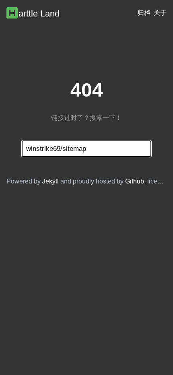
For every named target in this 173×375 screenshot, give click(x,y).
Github (134, 181)
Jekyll (50, 181)
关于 (160, 12)
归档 (144, 12)
